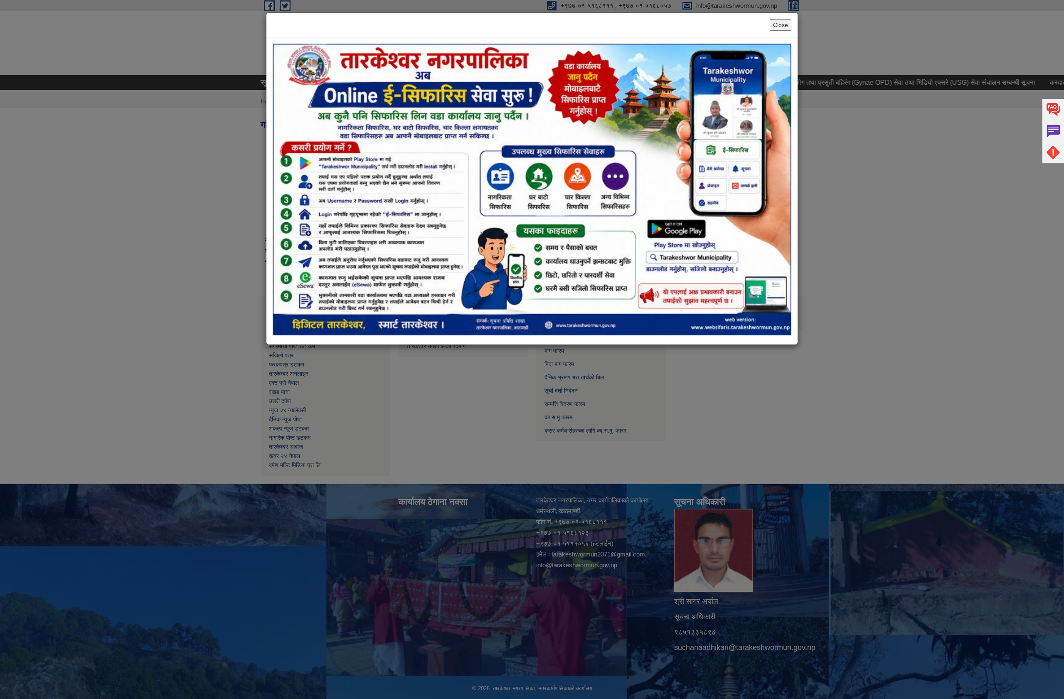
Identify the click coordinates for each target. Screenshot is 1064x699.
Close (780, 25)
